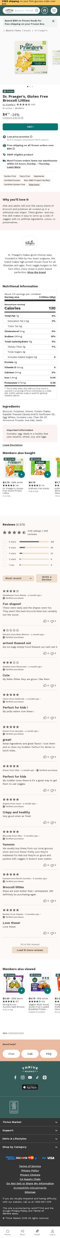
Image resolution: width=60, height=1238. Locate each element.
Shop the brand (36, 272)
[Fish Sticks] (40, 468)
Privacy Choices (30, 1175)
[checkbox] (30, 542)
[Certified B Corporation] (17, 1107)
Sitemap (30, 1192)
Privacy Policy (30, 1170)
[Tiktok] (37, 1077)
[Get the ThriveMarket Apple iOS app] (30, 1087)
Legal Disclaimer (13, 445)
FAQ (48, 1053)
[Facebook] (15, 1077)
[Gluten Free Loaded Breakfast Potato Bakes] (40, 984)
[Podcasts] (44, 1077)
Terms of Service (30, 1166)
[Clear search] (37, 10)
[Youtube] (30, 1077)
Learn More (13, 167)
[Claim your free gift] (44, 10)
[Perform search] (9, 10)
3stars (12, 553)
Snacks (27, 30)
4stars (12, 547)
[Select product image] (31, 58)
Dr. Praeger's (9, 104)
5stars (12, 542)
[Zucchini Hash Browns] (14, 984)
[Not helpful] (52, 621)
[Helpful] (45, 621)
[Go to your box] (54, 10)
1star (11, 565)
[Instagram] (22, 1077)
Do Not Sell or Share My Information (30, 1183)
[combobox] (21, 10)
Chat (11, 1053)
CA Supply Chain (30, 1179)
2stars (12, 559)
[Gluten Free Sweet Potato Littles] (14, 468)
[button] (54, 10)
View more (34, 184)
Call (30, 1053)
